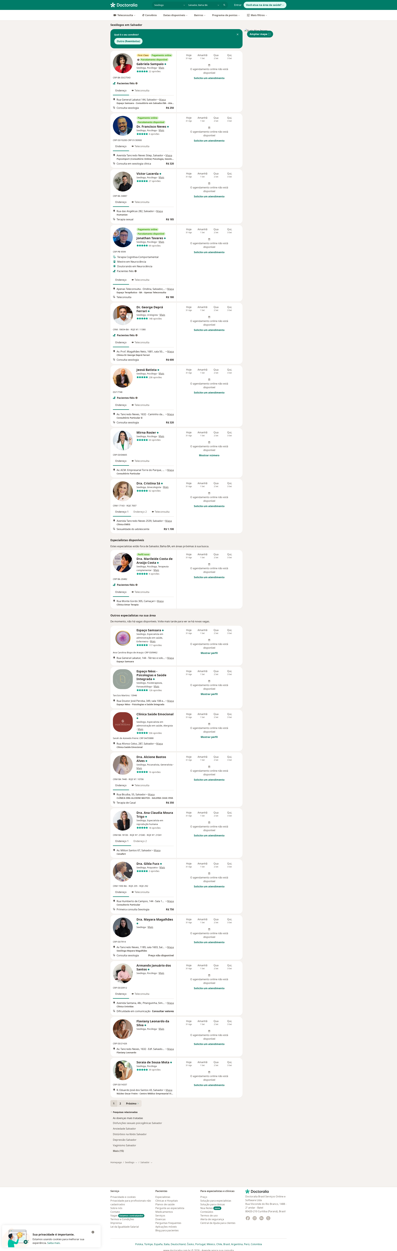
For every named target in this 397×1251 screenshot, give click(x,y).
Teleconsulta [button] (142, 90)
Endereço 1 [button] (122, 511)
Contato (115, 1212)
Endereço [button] (121, 90)
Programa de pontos (224, 15)
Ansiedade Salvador (124, 1128)
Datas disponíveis (174, 15)
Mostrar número (209, 455)
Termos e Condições (122, 1219)
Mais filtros (258, 15)
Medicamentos (164, 1212)
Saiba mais (53, 1243)
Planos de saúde (165, 1204)
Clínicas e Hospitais (166, 1200)
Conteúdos (206, 1212)
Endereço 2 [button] (140, 511)
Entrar (238, 5)
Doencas (160, 1219)
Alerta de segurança (212, 1219)
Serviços (160, 1215)
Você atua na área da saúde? (263, 5)
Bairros (198, 15)
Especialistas (162, 1197)
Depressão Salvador (124, 1139)
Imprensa (116, 1223)
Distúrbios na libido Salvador (130, 1134)
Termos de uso (209, 1215)
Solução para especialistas (215, 1200)
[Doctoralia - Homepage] (129, 4)
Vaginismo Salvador (124, 1145)
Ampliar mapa (258, 34)
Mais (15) (118, 1151)
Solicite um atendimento (209, 78)
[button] (237, 35)
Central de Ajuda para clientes (217, 1223)
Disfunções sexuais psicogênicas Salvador (137, 1123)
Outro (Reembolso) (128, 41)
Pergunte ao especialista (169, 1208)
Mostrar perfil (209, 653)
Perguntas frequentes (168, 1223)
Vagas (126, 1215)
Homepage (116, 1162)
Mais (161, 67)
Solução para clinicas (212, 1204)
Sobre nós (116, 1208)
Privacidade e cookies (123, 1197)
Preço (203, 1197)
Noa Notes (210, 1208)
